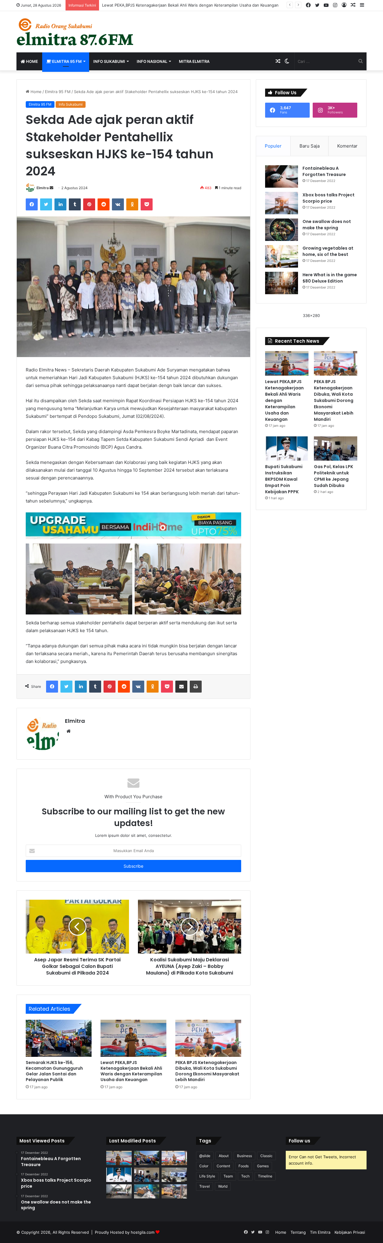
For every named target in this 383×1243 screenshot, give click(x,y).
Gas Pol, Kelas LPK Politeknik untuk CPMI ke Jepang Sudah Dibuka (333, 476)
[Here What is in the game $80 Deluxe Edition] (281, 283)
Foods (243, 1166)
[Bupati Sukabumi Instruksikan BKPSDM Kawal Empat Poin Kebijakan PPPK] (286, 448)
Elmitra (43, 188)
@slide (204, 1156)
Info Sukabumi (109, 61)
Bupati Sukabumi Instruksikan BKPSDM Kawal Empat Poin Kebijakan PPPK (284, 479)
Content (223, 1166)
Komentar (347, 146)
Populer (273, 146)
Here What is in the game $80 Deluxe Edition (330, 278)
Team (228, 1176)
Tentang (298, 1232)
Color (203, 1166)
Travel (204, 1186)
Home (31, 61)
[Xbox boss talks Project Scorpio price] (281, 203)
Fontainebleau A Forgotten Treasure (324, 171)
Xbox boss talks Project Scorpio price (329, 198)
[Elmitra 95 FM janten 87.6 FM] (75, 31)
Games (263, 1166)
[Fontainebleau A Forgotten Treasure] (281, 176)
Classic (266, 1156)
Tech (245, 1176)
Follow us (299, 1141)
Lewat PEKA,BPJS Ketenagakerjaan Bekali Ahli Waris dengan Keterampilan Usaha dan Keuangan (190, 5)
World (222, 1186)
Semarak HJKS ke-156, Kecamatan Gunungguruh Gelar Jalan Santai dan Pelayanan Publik (54, 1071)
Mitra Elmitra (194, 61)
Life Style (207, 1176)
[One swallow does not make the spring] (281, 229)
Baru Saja (310, 146)
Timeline (265, 1176)
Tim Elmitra (320, 1232)
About (224, 1156)
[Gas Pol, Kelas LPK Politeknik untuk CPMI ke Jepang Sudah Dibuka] (335, 448)
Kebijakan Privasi (350, 1232)
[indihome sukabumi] (133, 525)
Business (244, 1156)
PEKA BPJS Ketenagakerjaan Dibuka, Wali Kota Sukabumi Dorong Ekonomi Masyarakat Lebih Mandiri (207, 1071)
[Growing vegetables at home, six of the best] (281, 256)
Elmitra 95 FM (66, 61)
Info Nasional (152, 61)
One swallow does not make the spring (327, 224)
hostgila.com (142, 1232)
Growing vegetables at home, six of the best (328, 251)
